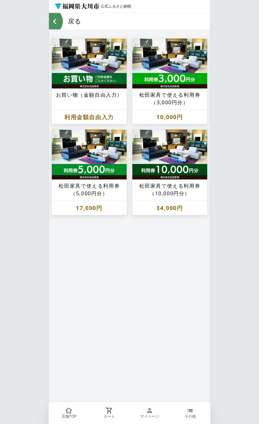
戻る (74, 21)
